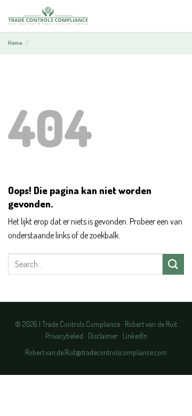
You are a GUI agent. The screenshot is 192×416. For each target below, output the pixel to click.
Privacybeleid (64, 335)
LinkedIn (135, 335)
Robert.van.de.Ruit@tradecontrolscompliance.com (96, 352)
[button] (175, 16)
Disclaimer (103, 335)
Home (15, 42)
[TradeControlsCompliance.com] (48, 16)
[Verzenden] (173, 264)
